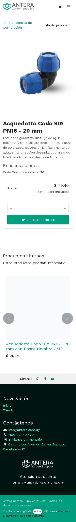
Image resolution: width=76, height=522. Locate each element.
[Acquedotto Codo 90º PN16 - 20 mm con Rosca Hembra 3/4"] (38, 307)
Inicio (7, 405)
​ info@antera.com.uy (23, 430)
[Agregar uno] (65, 208)
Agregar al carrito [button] (41, 220)
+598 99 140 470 (20, 435)
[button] (56, 25)
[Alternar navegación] (68, 6)
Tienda (8, 410)
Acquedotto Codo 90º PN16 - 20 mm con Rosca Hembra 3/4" (38, 346)
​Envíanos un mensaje (25, 439)
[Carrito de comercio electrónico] (60, 6)
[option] (38, 318)
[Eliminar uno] (11, 208)
